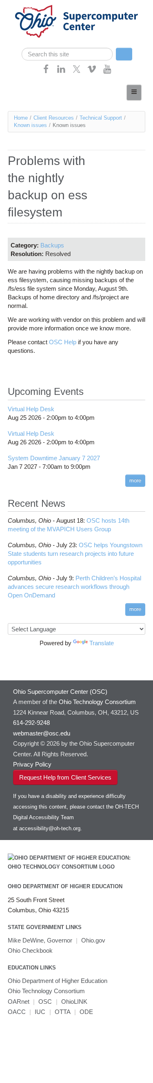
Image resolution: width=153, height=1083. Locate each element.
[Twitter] (76, 71)
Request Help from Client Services (65, 777)
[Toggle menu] (134, 92)
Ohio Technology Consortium (46, 990)
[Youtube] (107, 71)
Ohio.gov (93, 940)
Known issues (30, 125)
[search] (67, 54)
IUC (40, 1011)
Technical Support (101, 118)
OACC (17, 1011)
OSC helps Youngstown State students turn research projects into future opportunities (75, 554)
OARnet (18, 1001)
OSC (45, 1001)
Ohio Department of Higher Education (65, 886)
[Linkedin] (61, 71)
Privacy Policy (32, 764)
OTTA (63, 1011)
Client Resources (53, 118)
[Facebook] (46, 71)
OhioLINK (74, 1001)
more (135, 480)
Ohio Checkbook (30, 950)
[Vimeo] (92, 71)
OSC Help (61, 342)
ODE (86, 1011)
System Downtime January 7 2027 (54, 458)
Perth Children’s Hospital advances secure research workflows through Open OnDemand (74, 587)
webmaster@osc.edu (41, 733)
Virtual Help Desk (31, 409)
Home (21, 118)
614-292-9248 (31, 722)
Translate (101, 643)
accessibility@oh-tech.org (49, 828)
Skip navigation (22, 6)
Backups (52, 245)
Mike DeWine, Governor (40, 940)
